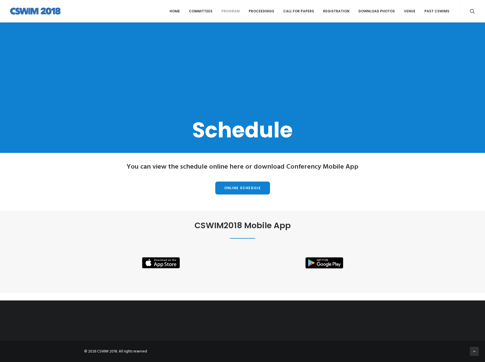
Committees (200, 11)
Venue (409, 11)
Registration (336, 11)
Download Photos (376, 11)
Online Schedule (242, 187)
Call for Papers (298, 11)
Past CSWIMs (436, 11)
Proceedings (261, 11)
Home (175, 11)
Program (230, 11)
